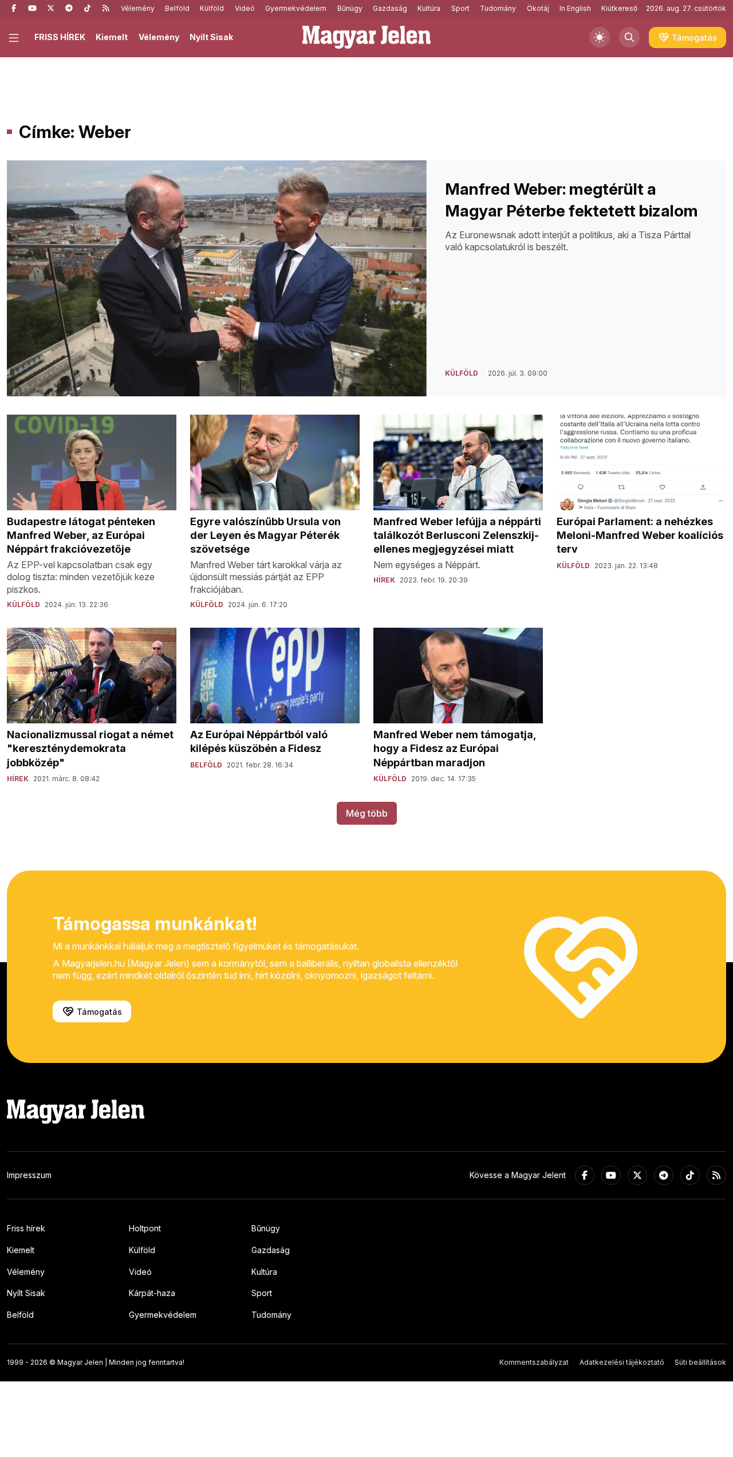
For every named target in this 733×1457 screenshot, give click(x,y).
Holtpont (145, 1228)
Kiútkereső (619, 8)
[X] (50, 8)
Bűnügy (349, 8)
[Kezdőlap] (366, 37)
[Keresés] (629, 37)
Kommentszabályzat (534, 1362)
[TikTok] (87, 8)
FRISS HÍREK (59, 37)
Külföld (212, 8)
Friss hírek (26, 1228)
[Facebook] (14, 8)
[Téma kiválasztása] (599, 37)
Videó (245, 8)
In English (575, 8)
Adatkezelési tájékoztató (622, 1362)
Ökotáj (538, 8)
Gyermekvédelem (295, 8)
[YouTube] (32, 8)
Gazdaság (390, 8)
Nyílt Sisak (211, 37)
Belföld (177, 8)
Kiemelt (112, 37)
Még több (367, 813)
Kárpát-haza (152, 1293)
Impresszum (29, 1175)
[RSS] (105, 8)
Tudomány (498, 8)
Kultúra (428, 8)
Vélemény (138, 8)
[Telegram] (69, 8)
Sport (460, 8)
